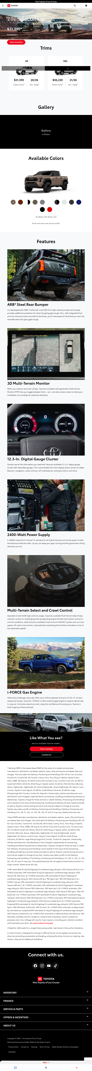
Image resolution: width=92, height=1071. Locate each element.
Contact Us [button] (46, 754)
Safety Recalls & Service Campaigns (65, 1047)
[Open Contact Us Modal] (76, 1067)
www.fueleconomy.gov (43, 923)
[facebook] (35, 966)
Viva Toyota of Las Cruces (32, 1038)
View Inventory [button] (16, 42)
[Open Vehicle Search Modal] (46, 1067)
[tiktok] (55, 966)
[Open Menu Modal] (3, 5)
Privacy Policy (13, 1047)
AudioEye (11, 1052)
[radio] (13, 202)
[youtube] (49, 966)
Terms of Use (45, 1047)
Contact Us (25, 1047)
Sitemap (34, 1047)
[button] (67, 68)
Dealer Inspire (44, 1042)
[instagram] (42, 966)
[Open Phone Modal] (75, 5)
